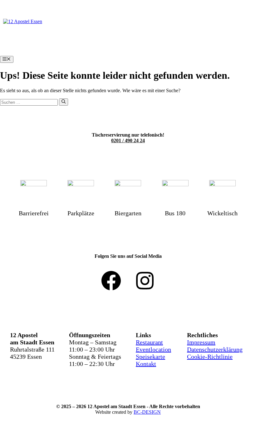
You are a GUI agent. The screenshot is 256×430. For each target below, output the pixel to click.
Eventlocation (153, 349)
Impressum (201, 342)
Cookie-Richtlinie (210, 356)
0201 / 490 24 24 (128, 140)
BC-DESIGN (147, 412)
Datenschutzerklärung (215, 349)
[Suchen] (63, 101)
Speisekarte (150, 356)
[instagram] (145, 280)
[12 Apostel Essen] (22, 21)
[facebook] (111, 280)
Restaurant (149, 342)
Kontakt (146, 363)
